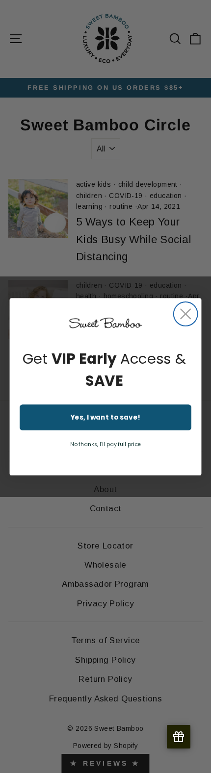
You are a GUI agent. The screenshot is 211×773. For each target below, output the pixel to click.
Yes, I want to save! (106, 417)
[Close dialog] (186, 314)
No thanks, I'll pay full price (105, 444)
